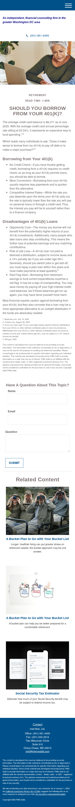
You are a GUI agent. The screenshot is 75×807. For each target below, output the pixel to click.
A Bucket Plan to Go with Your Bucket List (37, 539)
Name (12, 391)
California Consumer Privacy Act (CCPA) (23, 791)
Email (11, 411)
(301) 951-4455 (39, 35)
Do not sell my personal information (50, 794)
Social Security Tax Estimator (37, 693)
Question (11, 432)
